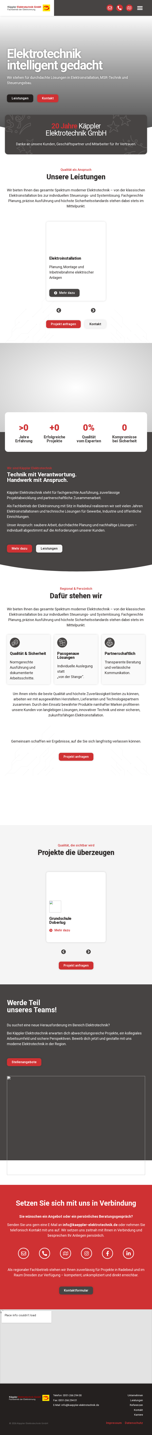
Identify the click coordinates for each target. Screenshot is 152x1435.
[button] (140, 8)
